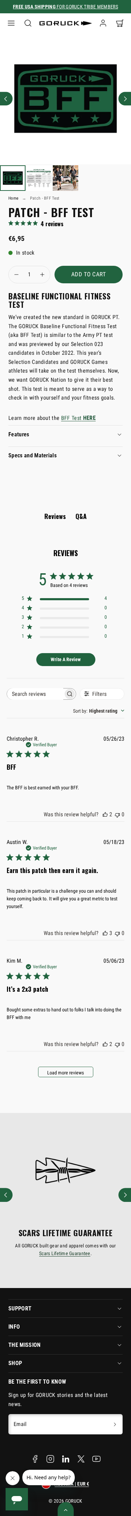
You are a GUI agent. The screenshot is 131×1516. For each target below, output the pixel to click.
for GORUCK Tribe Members (65, 6)
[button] (11, 23)
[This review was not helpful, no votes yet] (117, 814)
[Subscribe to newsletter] (115, 1424)
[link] (103, 23)
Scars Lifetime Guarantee (64, 1253)
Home (13, 198)
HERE (88, 418)
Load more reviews (65, 1072)
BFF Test (71, 418)
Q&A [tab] (81, 516)
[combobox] (98, 711)
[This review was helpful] (105, 814)
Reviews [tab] (55, 516)
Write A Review (66, 659)
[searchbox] (35, 694)
